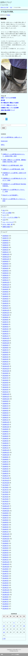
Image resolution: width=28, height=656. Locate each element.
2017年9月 (5, 485)
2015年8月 (5, 543)
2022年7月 (5, 350)
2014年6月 (5, 576)
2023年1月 (5, 336)
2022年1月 (5, 364)
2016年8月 (5, 515)
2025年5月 (5, 270)
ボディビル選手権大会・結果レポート (11, 137)
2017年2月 (5, 501)
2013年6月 (5, 604)
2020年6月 (5, 408)
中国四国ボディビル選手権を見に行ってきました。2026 (14, 179)
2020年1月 (5, 420)
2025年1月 (5, 280)
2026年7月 (5, 238)
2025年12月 (5, 254)
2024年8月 (5, 291)
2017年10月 (5, 482)
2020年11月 (5, 396)
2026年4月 (5, 245)
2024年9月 (5, 289)
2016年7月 (5, 517)
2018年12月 (5, 450)
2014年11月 (5, 564)
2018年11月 (5, 452)
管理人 (3, 144)
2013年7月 (5, 601)
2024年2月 (5, 305)
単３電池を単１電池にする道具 (10, 102)
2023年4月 (5, 329)
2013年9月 (5, 597)
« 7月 (4, 638)
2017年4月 (5, 496)
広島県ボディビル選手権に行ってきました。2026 (13, 190)
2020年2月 (5, 417)
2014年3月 (5, 583)
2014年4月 (5, 580)
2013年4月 (5, 608)
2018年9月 (5, 457)
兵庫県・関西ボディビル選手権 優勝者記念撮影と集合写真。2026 (14, 160)
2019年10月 (5, 426)
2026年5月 (5, 242)
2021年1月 (5, 392)
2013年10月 (5, 594)
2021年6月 (5, 380)
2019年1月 (5, 447)
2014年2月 (5, 585)
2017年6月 (5, 492)
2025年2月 (5, 277)
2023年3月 (5, 331)
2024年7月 (5, 294)
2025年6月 (5, 268)
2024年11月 (5, 284)
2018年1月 (5, 475)
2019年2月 (5, 445)
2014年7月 (5, 573)
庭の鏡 (3, 100)
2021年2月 (5, 389)
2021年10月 (5, 371)
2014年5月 (5, 578)
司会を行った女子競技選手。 (10, 195)
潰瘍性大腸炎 (6, 226)
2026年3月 (5, 247)
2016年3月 (5, 527)
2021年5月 (5, 382)
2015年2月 (5, 557)
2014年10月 (5, 566)
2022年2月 (5, 361)
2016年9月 (5, 513)
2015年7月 (5, 545)
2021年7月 (5, 378)
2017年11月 (5, 480)
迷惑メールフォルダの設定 (8, 97)
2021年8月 (5, 375)
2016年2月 (5, 529)
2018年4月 (5, 468)
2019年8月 (5, 431)
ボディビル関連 (6, 212)
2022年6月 (5, 352)
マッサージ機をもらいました (9, 105)
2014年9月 (5, 569)
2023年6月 (5, 324)
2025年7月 (5, 266)
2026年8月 (5, 235)
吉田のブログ (6, 2)
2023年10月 (5, 315)
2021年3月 (5, 387)
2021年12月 (5, 366)
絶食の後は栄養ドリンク (8, 110)
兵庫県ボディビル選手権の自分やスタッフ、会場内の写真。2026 (13, 155)
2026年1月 (5, 252)
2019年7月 (5, 433)
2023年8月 (5, 319)
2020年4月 (5, 413)
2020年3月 (5, 415)
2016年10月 (5, 510)
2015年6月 (5, 548)
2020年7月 (5, 406)
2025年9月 (5, 261)
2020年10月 (5, 399)
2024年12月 (5, 282)
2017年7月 (5, 489)
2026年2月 (5, 249)
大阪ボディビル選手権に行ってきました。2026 (14, 199)
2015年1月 (5, 559)
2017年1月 (5, 503)
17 (4, 629)
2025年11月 (5, 256)
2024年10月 (5, 287)
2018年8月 (5, 459)
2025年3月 (5, 275)
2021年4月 (5, 385)
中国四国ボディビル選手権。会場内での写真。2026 (14, 173)
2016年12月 (5, 506)
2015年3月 (5, 555)
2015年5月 (5, 550)
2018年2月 (5, 473)
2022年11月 (5, 340)
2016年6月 (5, 520)
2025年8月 (5, 263)
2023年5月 (5, 326)
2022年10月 (5, 343)
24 (4, 632)
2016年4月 (5, 524)
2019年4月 (5, 440)
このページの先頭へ (15, 654)
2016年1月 (5, 531)
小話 (3, 219)
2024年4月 (5, 301)
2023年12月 (5, 310)
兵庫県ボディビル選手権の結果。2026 (13, 169)
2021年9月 (5, 373)
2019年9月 (5, 429)
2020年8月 (5, 403)
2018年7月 (5, 461)
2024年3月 (5, 303)
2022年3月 (5, 359)
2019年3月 (5, 443)
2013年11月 (5, 592)
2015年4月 (5, 552)
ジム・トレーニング (8, 222)
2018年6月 (5, 464)
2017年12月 (5, 478)
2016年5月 (5, 522)
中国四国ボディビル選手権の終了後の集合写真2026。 (14, 185)
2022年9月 (5, 345)
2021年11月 (5, 368)
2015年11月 (5, 536)
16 (24, 626)
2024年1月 (5, 308)
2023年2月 (5, 333)
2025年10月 (5, 259)
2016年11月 (5, 508)
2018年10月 (5, 454)
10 (4, 626)
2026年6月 (5, 240)
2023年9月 (5, 317)
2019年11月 (5, 424)
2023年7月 (5, 322)
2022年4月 (5, 357)
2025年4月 (5, 273)
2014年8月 (5, 571)
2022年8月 (5, 347)
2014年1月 (5, 587)
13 (14, 626)
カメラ (4, 215)
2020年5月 (5, 410)
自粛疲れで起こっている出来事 (10, 107)
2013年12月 (5, 590)
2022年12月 (5, 338)
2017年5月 (5, 494)
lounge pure (4, 141)
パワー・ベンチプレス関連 (9, 217)
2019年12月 (5, 422)
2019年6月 (5, 436)
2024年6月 (5, 296)
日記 (8, 15)
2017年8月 (5, 487)
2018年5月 (5, 466)
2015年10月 (5, 538)
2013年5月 (5, 606)
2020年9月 (5, 401)
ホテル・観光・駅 (7, 224)
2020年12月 (5, 394)
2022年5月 (5, 354)
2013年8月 (5, 599)
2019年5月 (5, 438)
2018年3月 (5, 471)
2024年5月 (5, 298)
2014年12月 (5, 562)
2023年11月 (5, 312)
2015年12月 (5, 534)
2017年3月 (5, 499)
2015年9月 (5, 541)
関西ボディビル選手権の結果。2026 (12, 165)
